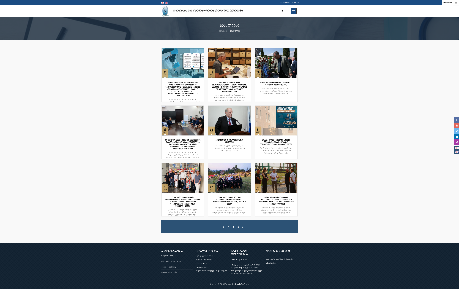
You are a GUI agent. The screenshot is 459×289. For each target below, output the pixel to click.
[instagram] (456, 142)
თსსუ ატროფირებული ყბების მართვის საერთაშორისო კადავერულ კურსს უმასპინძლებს (276, 142)
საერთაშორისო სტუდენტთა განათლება (211, 271)
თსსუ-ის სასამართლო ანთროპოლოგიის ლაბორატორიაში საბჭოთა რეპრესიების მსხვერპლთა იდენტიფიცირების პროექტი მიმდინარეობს (229, 87)
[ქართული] (163, 2)
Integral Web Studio (241, 284)
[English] (167, 2)
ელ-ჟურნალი (201, 263)
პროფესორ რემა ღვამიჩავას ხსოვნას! (229, 141)
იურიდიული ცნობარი (204, 256)
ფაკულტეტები (201, 267)
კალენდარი (285, 2)
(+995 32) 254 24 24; (240, 260)
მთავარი (223, 31)
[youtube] (456, 125)
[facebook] (457, 120)
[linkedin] (456, 136)
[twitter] (456, 131)
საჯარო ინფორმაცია (204, 259)
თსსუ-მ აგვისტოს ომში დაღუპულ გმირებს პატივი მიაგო (276, 84)
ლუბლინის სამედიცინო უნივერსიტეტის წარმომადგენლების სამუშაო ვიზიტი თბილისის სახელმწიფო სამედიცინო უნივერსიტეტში (182, 201)
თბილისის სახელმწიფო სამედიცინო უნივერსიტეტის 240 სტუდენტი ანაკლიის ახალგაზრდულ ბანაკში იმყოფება (276, 200)
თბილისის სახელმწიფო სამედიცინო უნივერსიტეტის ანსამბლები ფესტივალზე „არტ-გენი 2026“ (229, 200)
